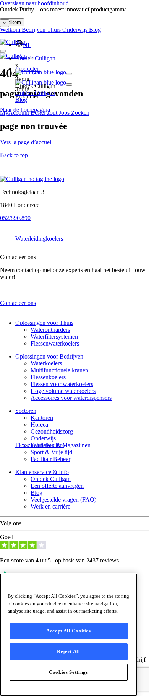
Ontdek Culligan (35, 58)
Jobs (65, 112)
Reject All (68, 651)
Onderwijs (75, 29)
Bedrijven (34, 29)
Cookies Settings (68, 672)
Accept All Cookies (68, 631)
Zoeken (80, 112)
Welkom (11, 29)
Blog (95, 29)
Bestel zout (45, 112)
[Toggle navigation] (69, 74)
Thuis (54, 29)
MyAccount (15, 112)
